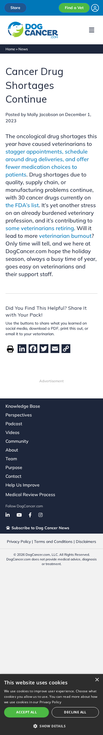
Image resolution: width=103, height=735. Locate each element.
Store (15, 7)
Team (11, 458)
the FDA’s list (22, 205)
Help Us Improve (22, 485)
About (11, 450)
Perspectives (18, 415)
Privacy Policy (19, 541)
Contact (13, 476)
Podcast (13, 423)
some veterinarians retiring (39, 228)
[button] (51, 726)
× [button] (97, 680)
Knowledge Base (22, 406)
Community (17, 441)
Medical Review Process (30, 494)
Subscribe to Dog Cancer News (39, 527)
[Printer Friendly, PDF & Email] (10, 348)
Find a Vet (74, 7)
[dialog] (51, 704)
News (23, 49)
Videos (12, 432)
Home (10, 49)
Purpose (13, 467)
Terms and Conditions (53, 541)
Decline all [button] (75, 712)
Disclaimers (86, 541)
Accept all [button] (26, 712)
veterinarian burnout (65, 235)
